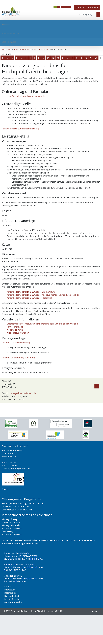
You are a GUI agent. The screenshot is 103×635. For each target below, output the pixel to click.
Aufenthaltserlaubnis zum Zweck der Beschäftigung (31, 291)
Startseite (6, 49)
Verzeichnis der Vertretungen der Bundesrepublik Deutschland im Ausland (42, 323)
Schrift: (79, 7)
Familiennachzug (15, 326)
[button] (58, 7)
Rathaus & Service (10, 33)
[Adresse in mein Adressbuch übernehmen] (96, 385)
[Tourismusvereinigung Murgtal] (33, 423)
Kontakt (8, 586)
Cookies (93, 611)
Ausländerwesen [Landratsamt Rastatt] (20, 128)
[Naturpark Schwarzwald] (86, 434)
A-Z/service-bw (41, 49)
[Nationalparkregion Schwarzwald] (61, 423)
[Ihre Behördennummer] (13, 479)
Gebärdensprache (13, 602)
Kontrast (92, 7)
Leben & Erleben (9, 42)
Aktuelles (6, 24)
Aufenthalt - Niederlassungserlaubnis (27, 96)
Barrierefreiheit (11, 596)
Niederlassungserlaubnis (19, 332)
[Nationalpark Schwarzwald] (11, 423)
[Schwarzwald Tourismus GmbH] (87, 423)
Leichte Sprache (11, 599)
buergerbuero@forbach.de (23, 393)
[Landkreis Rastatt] (18, 434)
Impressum (9, 589)
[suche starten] (98, 14)
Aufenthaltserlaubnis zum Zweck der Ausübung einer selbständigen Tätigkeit (43, 294)
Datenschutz (10, 592)
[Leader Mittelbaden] (55, 434)
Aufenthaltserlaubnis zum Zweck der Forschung (29, 297)
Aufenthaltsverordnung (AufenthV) (18, 357)
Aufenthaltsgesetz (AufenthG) (16, 342)
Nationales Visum (15, 329)
